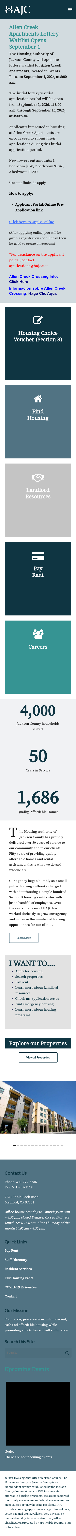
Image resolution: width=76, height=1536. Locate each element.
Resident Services (18, 1269)
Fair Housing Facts (19, 1278)
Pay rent (21, 982)
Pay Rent (11, 1250)
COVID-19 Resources (21, 1287)
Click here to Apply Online (31, 222)
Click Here (18, 281)
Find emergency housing (34, 1004)
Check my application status (37, 998)
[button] (70, 10)
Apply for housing (29, 971)
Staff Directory (16, 1260)
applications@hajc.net (28, 266)
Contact (11, 1296)
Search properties (29, 976)
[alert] (38, 1417)
